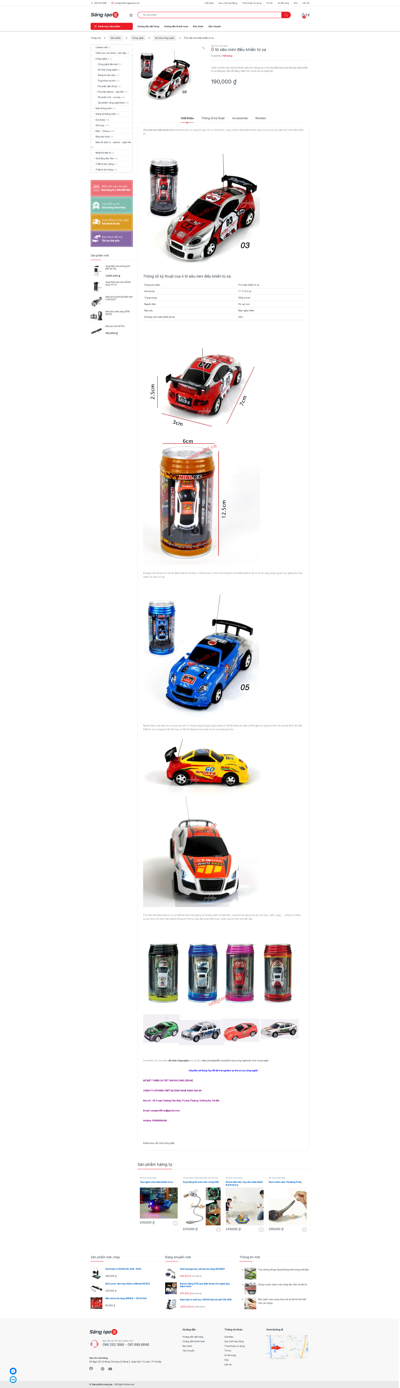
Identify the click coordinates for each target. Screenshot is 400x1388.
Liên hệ (305, 3)
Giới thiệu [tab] (187, 118)
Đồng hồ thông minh (106, 114)
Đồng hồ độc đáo (106, 75)
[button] (203, 48)
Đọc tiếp (175, 1223)
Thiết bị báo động (104, 164)
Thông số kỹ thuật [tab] (213, 118)
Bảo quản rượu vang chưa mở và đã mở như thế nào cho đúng (282, 1301)
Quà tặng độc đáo (105, 158)
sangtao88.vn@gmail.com (127, 3)
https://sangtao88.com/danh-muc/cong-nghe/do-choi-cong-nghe (235, 1060)
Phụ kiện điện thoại (107, 86)
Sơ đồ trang (283, 3)
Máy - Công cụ (103, 131)
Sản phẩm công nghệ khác (111, 102)
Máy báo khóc (103, 136)
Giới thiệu (209, 3)
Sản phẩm (116, 38)
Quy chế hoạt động (228, 3)
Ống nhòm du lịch (106, 80)
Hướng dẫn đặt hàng (148, 26)
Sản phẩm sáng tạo (102, 1384)
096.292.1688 (100, 3)
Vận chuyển (214, 26)
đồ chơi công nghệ (178, 1060)
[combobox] (210, 15)
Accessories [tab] (240, 118)
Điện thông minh (104, 108)
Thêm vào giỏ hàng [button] (218, 1229)
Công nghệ (137, 38)
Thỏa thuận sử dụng (251, 3)
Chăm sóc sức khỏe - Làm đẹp (111, 53)
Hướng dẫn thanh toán (176, 26)
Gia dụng (100, 119)
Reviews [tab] (260, 118)
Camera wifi (101, 47)
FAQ (296, 3)
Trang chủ (96, 38)
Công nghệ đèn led (201, 1178)
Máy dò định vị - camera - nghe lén (113, 142)
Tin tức (269, 3)
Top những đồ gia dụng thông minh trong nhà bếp (283, 1269)
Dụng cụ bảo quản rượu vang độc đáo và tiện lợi (282, 1284)
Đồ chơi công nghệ (164, 38)
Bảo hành (198, 26)
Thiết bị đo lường (104, 169)
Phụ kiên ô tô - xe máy (109, 97)
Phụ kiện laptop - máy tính (111, 91)
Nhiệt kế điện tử (103, 152)
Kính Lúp (100, 125)
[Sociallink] (91, 1368)
